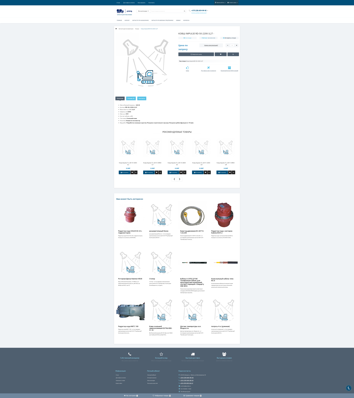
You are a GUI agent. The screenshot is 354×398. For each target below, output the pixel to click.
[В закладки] (132, 172)
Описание (120, 98)
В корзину (125, 172)
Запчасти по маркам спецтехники (162, 20)
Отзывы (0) (130, 98)
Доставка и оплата (129, 2)
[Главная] (116, 28)
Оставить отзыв (230, 38)
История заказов (151, 377)
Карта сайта (119, 383)
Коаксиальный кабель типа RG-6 (222, 279)
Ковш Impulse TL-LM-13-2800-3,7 (152, 163)
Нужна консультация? (211, 45)
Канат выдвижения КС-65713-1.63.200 (192, 232)
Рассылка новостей (152, 383)
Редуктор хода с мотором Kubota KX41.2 (221, 232)
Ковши (178, 20)
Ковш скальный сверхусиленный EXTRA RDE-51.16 (160, 328)
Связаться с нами (120, 380)
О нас (118, 2)
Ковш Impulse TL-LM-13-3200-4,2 (128, 163)
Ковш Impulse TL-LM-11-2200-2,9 (201, 163)
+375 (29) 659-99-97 (187, 380)
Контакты (152, 2)
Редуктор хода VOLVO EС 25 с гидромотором (130, 232)
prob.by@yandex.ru (186, 386)
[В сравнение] (135, 172)
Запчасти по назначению (140, 20)
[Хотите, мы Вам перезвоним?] (348, 388)
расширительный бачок (158, 231)
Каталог (127, 20)
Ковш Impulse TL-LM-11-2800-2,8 (226, 163)
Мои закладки (151, 380)
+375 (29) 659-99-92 (187, 377)
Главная (119, 20)
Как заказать (141, 2)
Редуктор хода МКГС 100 (128, 326)
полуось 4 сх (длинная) (220, 326)
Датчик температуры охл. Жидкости (190, 327)
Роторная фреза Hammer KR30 (130, 279)
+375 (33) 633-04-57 (186, 383)
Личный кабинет (151, 375)
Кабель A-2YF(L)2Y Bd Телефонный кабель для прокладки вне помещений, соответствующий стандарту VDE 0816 (192, 282)
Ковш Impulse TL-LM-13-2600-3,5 (177, 163)
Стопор (152, 279)
